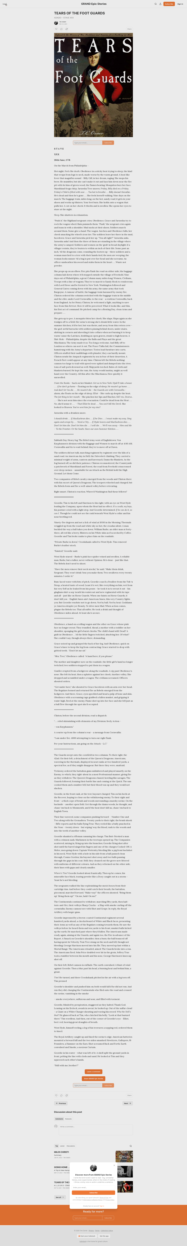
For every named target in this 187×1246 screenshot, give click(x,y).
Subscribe (93, 1193)
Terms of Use (104, 1198)
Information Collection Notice (92, 1200)
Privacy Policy (110, 1200)
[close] (114, 1165)
